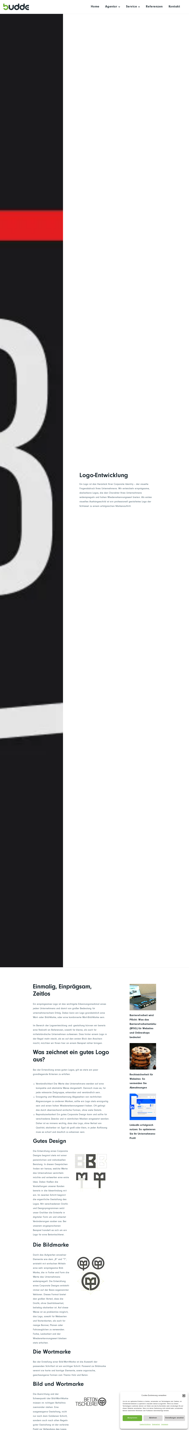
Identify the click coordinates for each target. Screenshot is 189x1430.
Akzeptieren (132, 1418)
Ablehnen (153, 1418)
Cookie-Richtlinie (145, 1424)
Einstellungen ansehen (174, 1418)
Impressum (164, 1424)
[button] (184, 1395)
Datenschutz (156, 1424)
